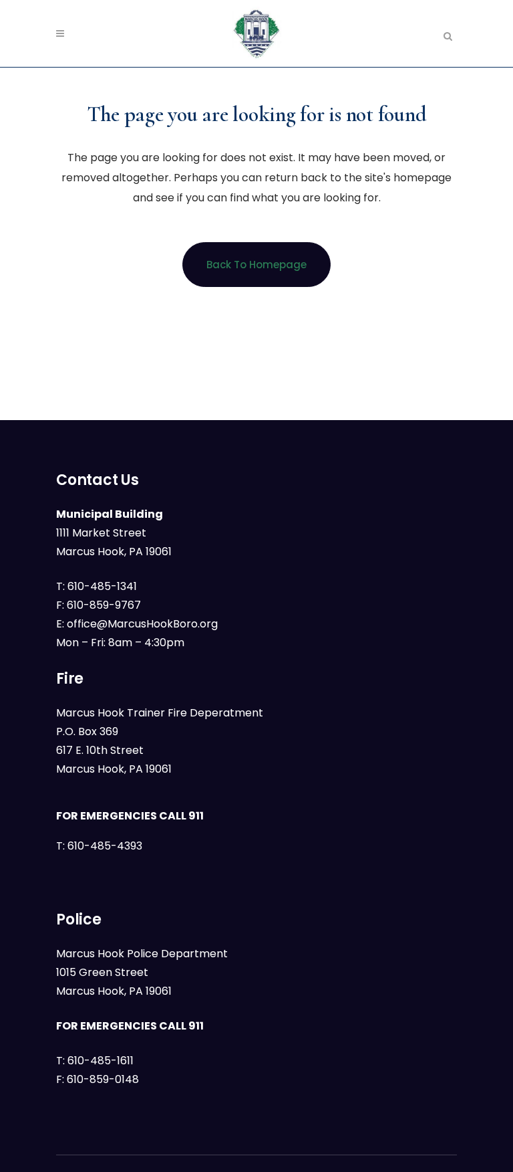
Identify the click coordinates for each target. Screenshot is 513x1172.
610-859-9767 (104, 605)
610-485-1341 (102, 586)
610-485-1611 (100, 1060)
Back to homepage (256, 265)
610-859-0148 (103, 1079)
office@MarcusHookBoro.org (142, 623)
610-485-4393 (104, 846)
